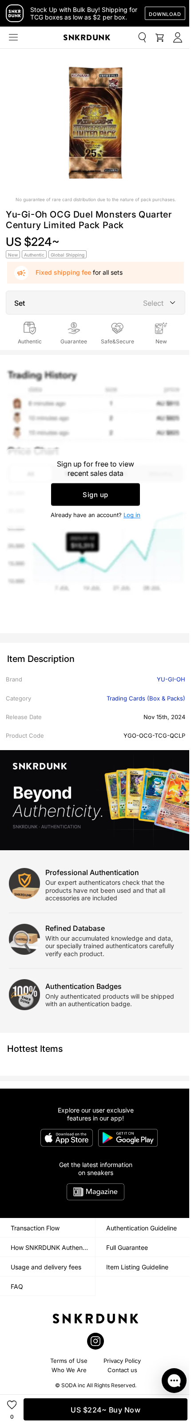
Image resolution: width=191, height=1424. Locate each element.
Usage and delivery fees (46, 1267)
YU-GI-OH (171, 679)
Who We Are (69, 1369)
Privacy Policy (122, 1360)
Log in (131, 514)
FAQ (17, 1286)
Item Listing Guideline (137, 1267)
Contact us (122, 1369)
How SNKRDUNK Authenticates (53, 1247)
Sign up (95, 494)
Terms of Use (69, 1360)
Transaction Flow (35, 1228)
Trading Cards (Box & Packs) (146, 698)
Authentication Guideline (141, 1228)
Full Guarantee (127, 1247)
